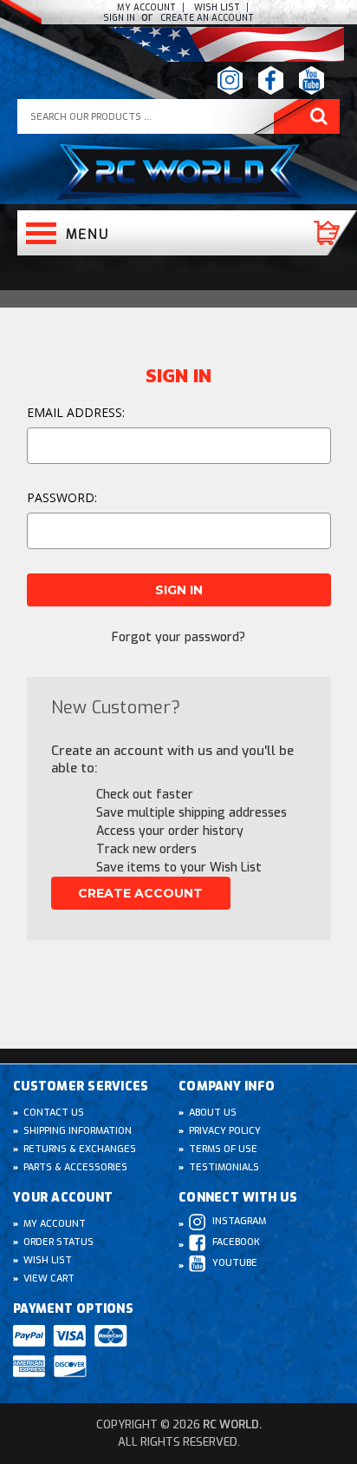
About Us (213, 1112)
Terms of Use (223, 1149)
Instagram (239, 1221)
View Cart (49, 1278)
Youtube (234, 1262)
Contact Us (53, 1112)
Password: (62, 497)
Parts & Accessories (75, 1167)
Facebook (236, 1242)
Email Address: (76, 412)
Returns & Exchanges (79, 1149)
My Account (146, 7)
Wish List (47, 1260)
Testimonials (224, 1167)
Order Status (58, 1242)
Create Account (140, 893)
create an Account (207, 17)
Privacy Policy (225, 1130)
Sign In (120, 17)
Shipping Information (77, 1130)
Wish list (217, 7)
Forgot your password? (178, 637)
